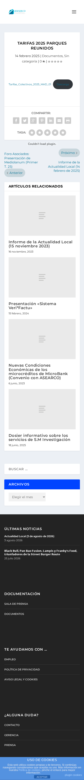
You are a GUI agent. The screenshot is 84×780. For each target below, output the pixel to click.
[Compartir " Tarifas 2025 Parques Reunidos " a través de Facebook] (16, 120)
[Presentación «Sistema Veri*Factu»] (42, 277)
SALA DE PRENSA (16, 603)
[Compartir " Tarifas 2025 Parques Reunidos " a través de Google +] (33, 120)
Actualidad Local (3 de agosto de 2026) (29, 536)
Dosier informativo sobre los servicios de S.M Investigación (39, 437)
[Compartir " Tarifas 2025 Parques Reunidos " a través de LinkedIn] (50, 120)
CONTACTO (12, 725)
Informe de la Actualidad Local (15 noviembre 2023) (41, 244)
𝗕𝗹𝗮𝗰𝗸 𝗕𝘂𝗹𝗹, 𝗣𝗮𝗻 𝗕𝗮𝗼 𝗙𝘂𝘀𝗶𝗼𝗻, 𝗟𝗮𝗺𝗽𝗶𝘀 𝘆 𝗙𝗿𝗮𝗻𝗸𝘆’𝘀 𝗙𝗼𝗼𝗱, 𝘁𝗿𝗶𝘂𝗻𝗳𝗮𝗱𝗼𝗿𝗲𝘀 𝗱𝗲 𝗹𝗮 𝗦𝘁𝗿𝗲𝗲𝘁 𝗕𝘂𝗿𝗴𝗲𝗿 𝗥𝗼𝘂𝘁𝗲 (40, 552)
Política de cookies (29, 770)
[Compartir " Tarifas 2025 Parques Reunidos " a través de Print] (68, 120)
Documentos (52, 56)
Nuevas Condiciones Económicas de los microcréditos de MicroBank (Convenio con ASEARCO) (38, 371)
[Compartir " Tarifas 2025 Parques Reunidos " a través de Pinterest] (42, 120)
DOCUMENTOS (14, 614)
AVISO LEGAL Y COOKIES (21, 679)
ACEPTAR (42, 777)
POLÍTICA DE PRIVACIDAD (22, 669)
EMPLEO (10, 659)
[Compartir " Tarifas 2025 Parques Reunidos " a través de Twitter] (24, 120)
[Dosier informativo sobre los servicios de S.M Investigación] (42, 409)
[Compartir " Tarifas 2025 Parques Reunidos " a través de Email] (59, 120)
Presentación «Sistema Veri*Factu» (32, 305)
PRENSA (10, 745)
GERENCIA (11, 735)
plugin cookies (73, 775)
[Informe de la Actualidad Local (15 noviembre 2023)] (42, 215)
